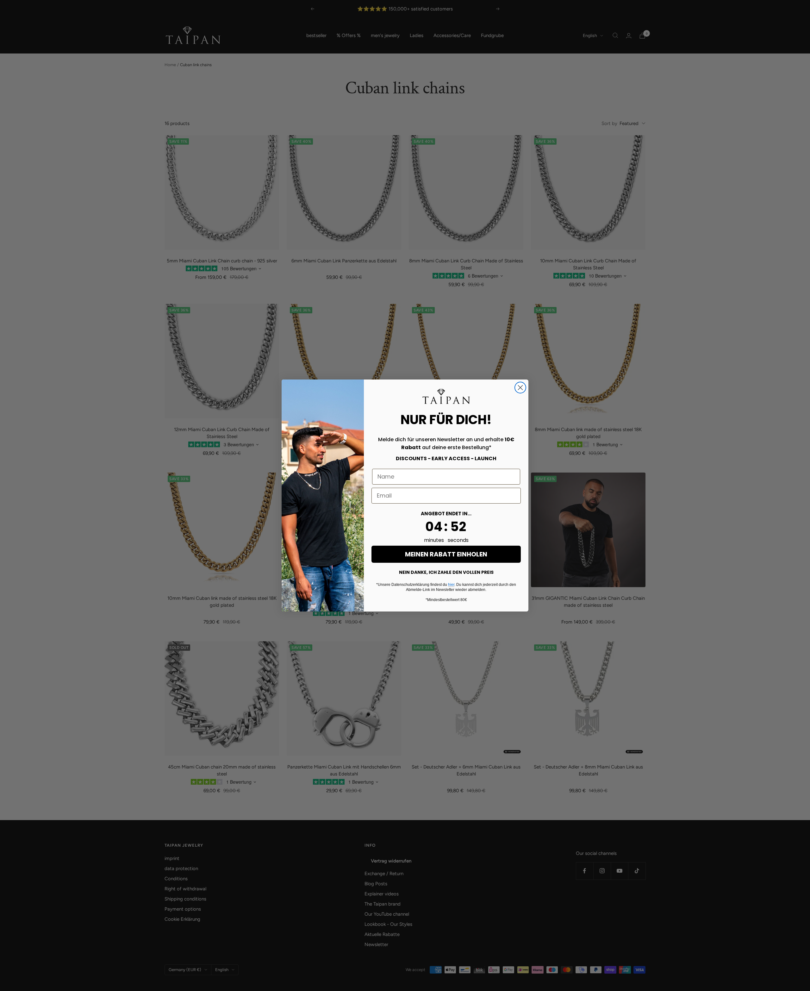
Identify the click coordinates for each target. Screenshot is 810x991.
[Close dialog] (520, 387)
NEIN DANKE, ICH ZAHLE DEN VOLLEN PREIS (446, 572)
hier (451, 584)
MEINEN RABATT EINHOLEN (446, 554)
